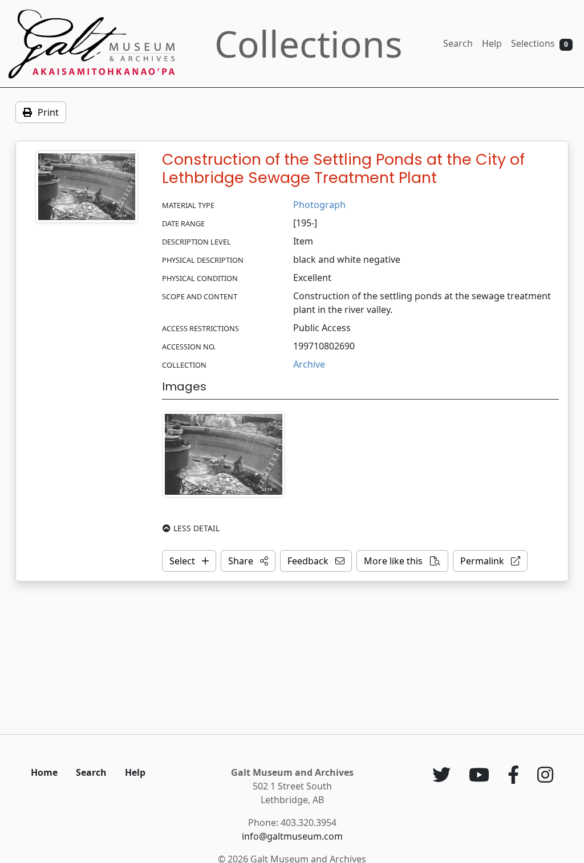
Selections (539, 43)
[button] (248, 561)
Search (458, 43)
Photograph (319, 204)
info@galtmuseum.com (292, 836)
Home (44, 772)
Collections (308, 43)
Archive (309, 364)
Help (492, 43)
